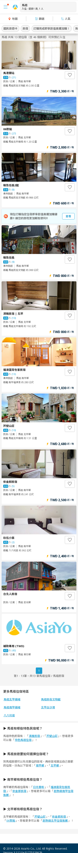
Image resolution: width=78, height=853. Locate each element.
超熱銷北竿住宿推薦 (55, 820)
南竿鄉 (40, 765)
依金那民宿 (19, 791)
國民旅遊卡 (10, 28)
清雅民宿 (34, 736)
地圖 (15, 19)
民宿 (25, 28)
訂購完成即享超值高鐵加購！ (51, 28)
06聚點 (10, 820)
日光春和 (38, 787)
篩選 (41, 19)
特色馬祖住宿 (23, 740)
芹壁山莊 (52, 736)
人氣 (67, 19)
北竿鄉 (55, 765)
